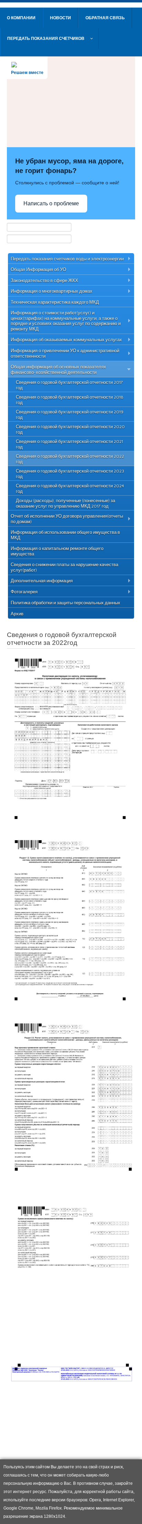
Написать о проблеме (51, 203)
